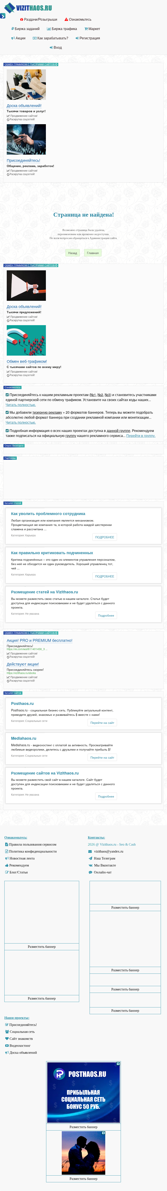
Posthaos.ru (22, 703)
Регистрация (89, 37)
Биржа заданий (27, 28)
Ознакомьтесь (79, 19)
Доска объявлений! (24, 105)
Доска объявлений (23, 1052)
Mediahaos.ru (23, 738)
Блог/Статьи (19, 872)
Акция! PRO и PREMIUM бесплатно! (39, 640)
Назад (72, 253)
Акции (20, 37)
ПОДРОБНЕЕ (104, 537)
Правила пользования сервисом (32, 844)
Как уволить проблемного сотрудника (48, 513)
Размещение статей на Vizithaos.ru (44, 592)
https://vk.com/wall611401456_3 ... (27, 648)
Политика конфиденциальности (33, 851)
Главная (93, 253)
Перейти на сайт (102, 722)
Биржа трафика (64, 28)
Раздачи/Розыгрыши (40, 19)
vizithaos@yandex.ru (108, 851)
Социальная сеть (22, 1032)
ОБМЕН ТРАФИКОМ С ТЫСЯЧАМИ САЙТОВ (30, 64)
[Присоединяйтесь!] (83, 139)
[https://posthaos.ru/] (83, 1122)
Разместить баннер (42, 946)
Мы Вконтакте (105, 865)
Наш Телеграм (104, 858)
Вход (57, 47)
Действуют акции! (23, 664)
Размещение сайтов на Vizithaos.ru (45, 773)
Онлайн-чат (103, 872)
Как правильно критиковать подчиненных (52, 552)
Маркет (94, 28)
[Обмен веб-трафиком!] (83, 340)
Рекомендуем (19, 865)
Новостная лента (22, 858)
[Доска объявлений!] (83, 84)
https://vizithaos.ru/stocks (21, 672)
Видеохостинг (20, 1045)
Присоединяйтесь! (23, 160)
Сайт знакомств (21, 1038)
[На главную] (27, 7)
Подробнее (106, 615)
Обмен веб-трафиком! (27, 361)
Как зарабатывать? (52, 37)
